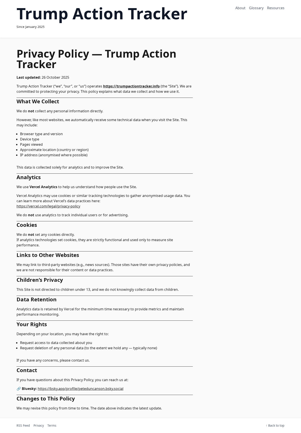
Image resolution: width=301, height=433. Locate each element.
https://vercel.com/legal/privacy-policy (48, 206)
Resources (275, 7)
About (240, 7)
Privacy (38, 425)
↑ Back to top (275, 425)
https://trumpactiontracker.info (131, 86)
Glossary (256, 7)
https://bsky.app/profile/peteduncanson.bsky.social (80, 388)
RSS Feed (23, 425)
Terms (51, 425)
